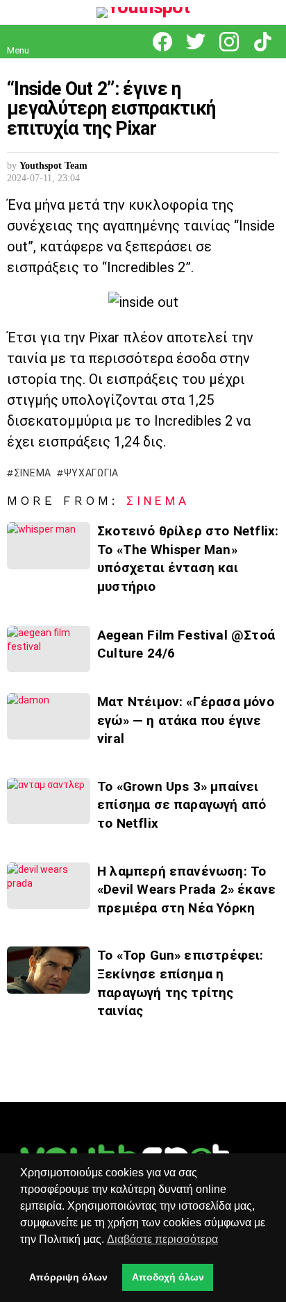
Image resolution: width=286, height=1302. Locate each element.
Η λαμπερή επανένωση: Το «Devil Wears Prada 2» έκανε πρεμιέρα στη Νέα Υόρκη (186, 889)
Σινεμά (158, 501)
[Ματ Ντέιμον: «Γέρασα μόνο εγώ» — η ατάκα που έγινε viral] (48, 716)
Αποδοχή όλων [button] (168, 1277)
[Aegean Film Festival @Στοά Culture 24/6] (48, 649)
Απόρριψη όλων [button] (68, 1277)
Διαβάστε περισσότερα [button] (162, 1239)
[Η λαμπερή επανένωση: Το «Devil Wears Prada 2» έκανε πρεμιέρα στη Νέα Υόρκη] (48, 885)
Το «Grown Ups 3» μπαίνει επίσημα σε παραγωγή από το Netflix (181, 804)
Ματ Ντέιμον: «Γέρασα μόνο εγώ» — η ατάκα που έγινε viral (185, 720)
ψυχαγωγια (91, 472)
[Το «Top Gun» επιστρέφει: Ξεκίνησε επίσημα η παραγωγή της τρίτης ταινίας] (48, 969)
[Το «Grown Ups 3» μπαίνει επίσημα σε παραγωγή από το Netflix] (48, 801)
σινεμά (32, 472)
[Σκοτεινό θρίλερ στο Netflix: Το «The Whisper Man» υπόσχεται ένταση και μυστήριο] (48, 545)
